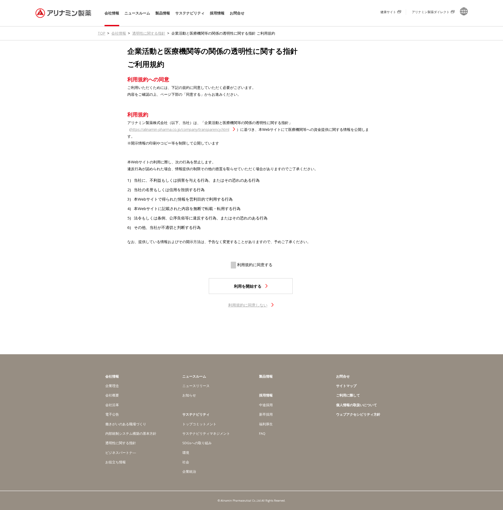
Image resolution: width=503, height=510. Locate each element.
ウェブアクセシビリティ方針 (358, 414)
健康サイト (388, 12)
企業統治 (189, 471)
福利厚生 (266, 424)
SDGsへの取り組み (197, 443)
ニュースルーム (137, 13)
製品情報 (162, 12)
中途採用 (266, 404)
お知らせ (189, 395)
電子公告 (112, 414)
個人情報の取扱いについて (356, 404)
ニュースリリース (196, 385)
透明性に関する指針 (148, 33)
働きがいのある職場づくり (125, 424)
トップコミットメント (199, 424)
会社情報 (112, 13)
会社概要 (112, 395)
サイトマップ (346, 385)
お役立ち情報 (115, 462)
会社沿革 (112, 404)
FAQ (262, 433)
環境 (185, 452)
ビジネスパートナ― (120, 452)
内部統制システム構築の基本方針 (130, 433)
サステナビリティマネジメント (206, 433)
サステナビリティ (190, 13)
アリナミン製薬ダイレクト (431, 12)
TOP (101, 33)
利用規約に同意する (254, 264)
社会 (185, 462)
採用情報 (217, 13)
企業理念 (112, 385)
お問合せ (237, 12)
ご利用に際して (348, 395)
